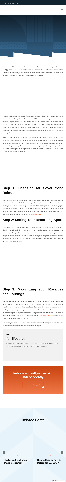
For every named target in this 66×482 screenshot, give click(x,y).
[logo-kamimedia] (12, 8)
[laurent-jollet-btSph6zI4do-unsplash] (16, 428)
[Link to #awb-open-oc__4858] (62, 10)
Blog (16, 455)
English (55, 481)
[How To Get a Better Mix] (49, 428)
